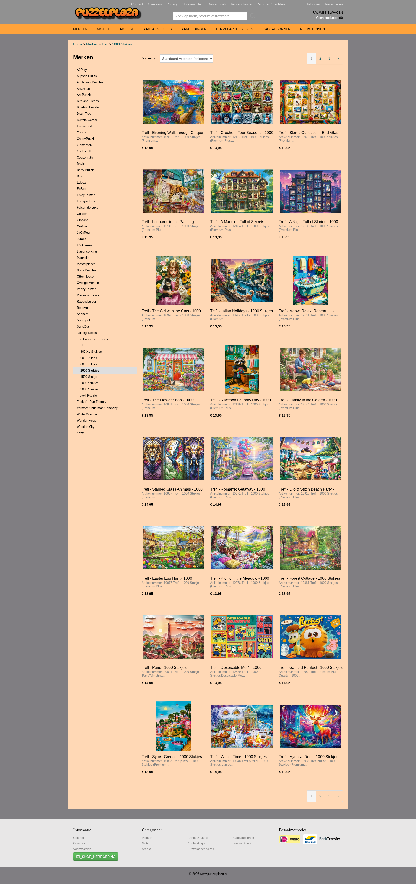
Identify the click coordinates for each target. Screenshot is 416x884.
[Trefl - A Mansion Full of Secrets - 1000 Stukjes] (242, 191)
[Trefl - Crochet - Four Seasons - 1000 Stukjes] (242, 102)
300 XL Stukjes (91, 351)
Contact (137, 4)
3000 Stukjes (89, 389)
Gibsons (82, 220)
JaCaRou (83, 232)
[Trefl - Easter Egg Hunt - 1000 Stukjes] (173, 547)
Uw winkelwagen (328, 12)
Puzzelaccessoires (234, 29)
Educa (81, 182)
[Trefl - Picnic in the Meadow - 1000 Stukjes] (242, 547)
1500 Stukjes (89, 377)
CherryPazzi (85, 138)
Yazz (80, 433)
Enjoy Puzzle (86, 195)
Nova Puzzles (86, 270)
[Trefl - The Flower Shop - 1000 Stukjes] (173, 369)
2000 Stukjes (89, 383)
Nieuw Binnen (312, 29)
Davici (81, 164)
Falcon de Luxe (87, 207)
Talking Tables (87, 333)
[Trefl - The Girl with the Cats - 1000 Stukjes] (173, 280)
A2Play (82, 70)
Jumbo (81, 239)
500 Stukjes (88, 358)
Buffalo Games (87, 120)
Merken (80, 29)
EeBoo (81, 189)
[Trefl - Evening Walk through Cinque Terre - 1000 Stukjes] (173, 102)
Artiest (127, 29)
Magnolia (83, 257)
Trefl (105, 44)
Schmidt (82, 314)
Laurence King (87, 251)
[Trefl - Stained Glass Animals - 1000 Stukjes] (173, 458)
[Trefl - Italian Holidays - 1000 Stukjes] (242, 280)
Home (77, 44)
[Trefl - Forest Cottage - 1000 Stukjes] (310, 547)
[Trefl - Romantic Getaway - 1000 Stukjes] (242, 458)
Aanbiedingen (194, 29)
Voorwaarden (192, 4)
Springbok (84, 320)
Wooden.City (86, 427)
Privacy (172, 4)
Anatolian (83, 88)
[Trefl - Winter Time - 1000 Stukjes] (242, 726)
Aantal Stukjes (157, 29)
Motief (103, 29)
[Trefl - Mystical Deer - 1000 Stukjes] (310, 726)
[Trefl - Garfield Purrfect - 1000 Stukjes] (310, 637)
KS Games (84, 245)
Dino (80, 176)
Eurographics (86, 201)
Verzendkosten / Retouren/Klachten (258, 4)
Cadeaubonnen (277, 29)
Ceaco (81, 132)
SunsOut (83, 326)
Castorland (84, 126)
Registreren (334, 4)
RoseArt (82, 308)
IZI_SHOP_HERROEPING (96, 856)
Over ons (155, 4)
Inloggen (313, 4)
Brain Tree (84, 113)
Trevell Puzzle (87, 395)
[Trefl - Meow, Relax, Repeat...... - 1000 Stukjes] (310, 280)
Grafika (82, 226)
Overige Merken (88, 283)
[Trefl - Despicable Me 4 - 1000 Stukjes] (242, 637)
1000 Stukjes (122, 44)
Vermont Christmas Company (97, 408)
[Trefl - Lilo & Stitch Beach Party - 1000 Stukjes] (310, 458)
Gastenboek (217, 4)
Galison (82, 214)
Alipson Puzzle (87, 76)
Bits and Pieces (88, 101)
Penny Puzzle (86, 289)
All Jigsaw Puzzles (90, 82)
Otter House (85, 276)
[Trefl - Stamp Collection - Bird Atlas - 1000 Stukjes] (310, 102)
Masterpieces (86, 264)
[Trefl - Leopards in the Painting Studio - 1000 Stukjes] (173, 191)
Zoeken (251, 16)
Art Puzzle (84, 95)
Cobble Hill (84, 151)
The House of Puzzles (92, 339)
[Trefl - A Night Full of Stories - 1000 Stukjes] (310, 191)
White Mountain (87, 414)
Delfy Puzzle (86, 170)
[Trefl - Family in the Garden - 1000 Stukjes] (310, 369)
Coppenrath (85, 157)
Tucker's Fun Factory (91, 402)
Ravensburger (86, 301)
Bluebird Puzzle (88, 107)
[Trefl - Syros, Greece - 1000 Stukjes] (173, 726)
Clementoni (84, 145)
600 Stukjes (88, 364)
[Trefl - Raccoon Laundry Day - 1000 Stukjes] (242, 369)
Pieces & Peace (88, 295)
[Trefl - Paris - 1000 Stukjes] (173, 637)
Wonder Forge (86, 420)
